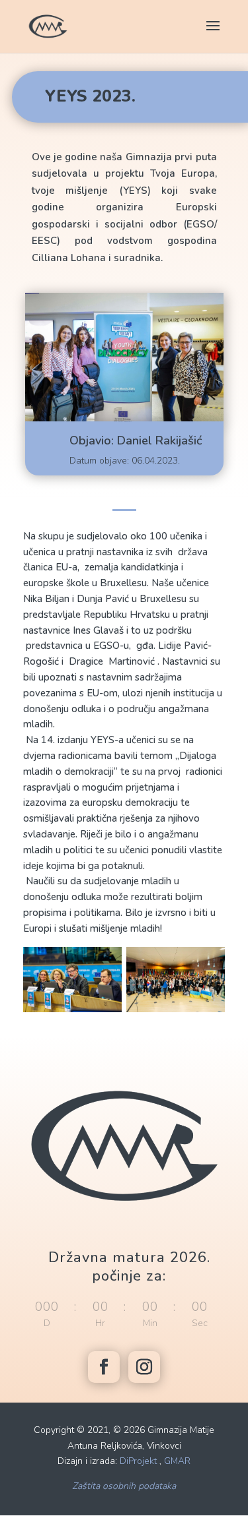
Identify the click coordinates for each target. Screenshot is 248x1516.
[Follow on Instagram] (144, 1367)
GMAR (177, 1461)
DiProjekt (138, 1461)
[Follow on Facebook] (104, 1367)
